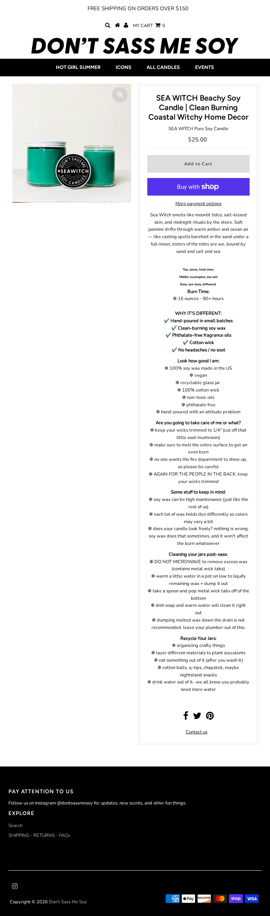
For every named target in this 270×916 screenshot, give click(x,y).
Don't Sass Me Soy (68, 902)
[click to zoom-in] (120, 95)
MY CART (149, 26)
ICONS (123, 67)
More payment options (198, 204)
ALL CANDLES (163, 67)
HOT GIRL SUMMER (78, 67)
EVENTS (204, 67)
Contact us (196, 732)
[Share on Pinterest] (210, 717)
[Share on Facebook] (185, 717)
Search (15, 825)
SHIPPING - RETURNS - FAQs (39, 835)
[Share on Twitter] (197, 717)
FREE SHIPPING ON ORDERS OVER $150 (138, 8)
